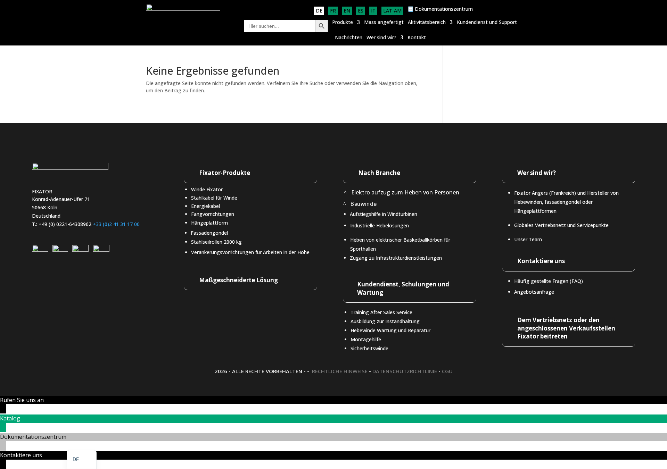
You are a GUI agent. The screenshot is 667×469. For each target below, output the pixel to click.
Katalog (10, 418)
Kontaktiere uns (21, 455)
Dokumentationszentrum (33, 437)
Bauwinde (363, 204)
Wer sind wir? (381, 38)
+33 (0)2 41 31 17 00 (116, 224)
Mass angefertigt (384, 22)
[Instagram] (60, 249)
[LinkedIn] (40, 249)
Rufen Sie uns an (22, 400)
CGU (447, 371)
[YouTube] (80, 249)
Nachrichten (348, 38)
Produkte (342, 22)
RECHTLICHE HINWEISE (340, 371)
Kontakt (416, 38)
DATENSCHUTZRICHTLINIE (404, 371)
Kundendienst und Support (487, 22)
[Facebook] (101, 249)
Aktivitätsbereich (427, 22)
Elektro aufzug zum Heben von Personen (405, 192)
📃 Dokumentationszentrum (440, 9)
